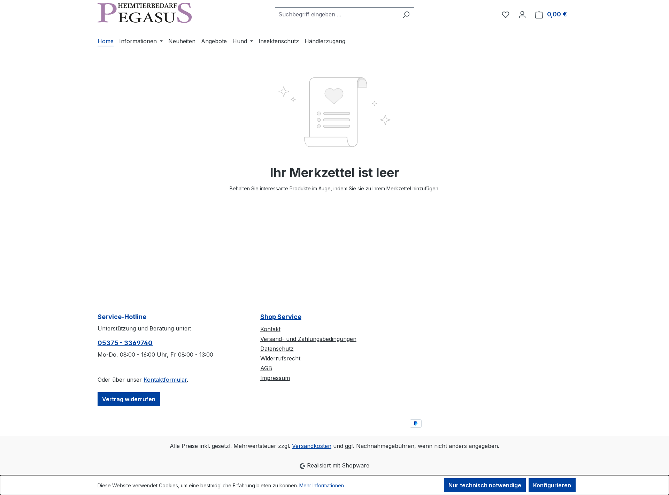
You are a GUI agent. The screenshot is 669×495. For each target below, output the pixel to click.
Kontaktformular (165, 379)
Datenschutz (277, 348)
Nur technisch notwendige (484, 485)
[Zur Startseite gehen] (145, 13)
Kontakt (270, 329)
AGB (266, 368)
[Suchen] (406, 14)
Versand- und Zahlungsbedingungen (308, 338)
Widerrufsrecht (280, 358)
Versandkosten (311, 445)
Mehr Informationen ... (323, 485)
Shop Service (280, 316)
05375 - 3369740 (125, 342)
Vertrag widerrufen (128, 399)
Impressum (275, 377)
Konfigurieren (552, 485)
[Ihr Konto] (522, 14)
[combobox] (336, 14)
